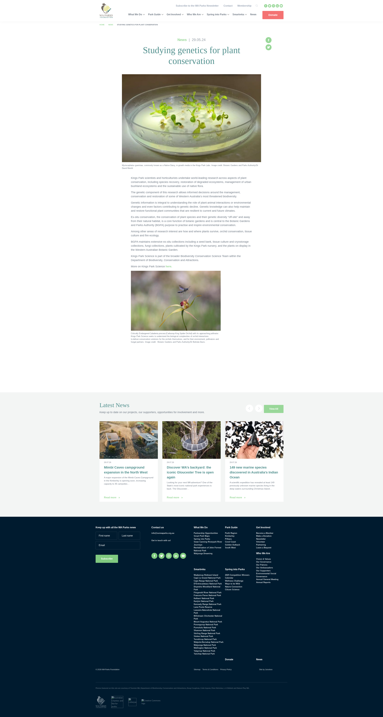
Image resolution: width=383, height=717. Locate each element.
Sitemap (197, 670)
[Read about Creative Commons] (155, 702)
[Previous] (249, 408)
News (110, 25)
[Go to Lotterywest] (135, 702)
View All (273, 409)
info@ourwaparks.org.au (162, 533)
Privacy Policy (226, 670)
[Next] (259, 408)
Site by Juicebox (265, 670)
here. (169, 266)
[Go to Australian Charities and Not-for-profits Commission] (119, 702)
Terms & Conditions (210, 670)
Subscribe (107, 558)
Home (101, 25)
